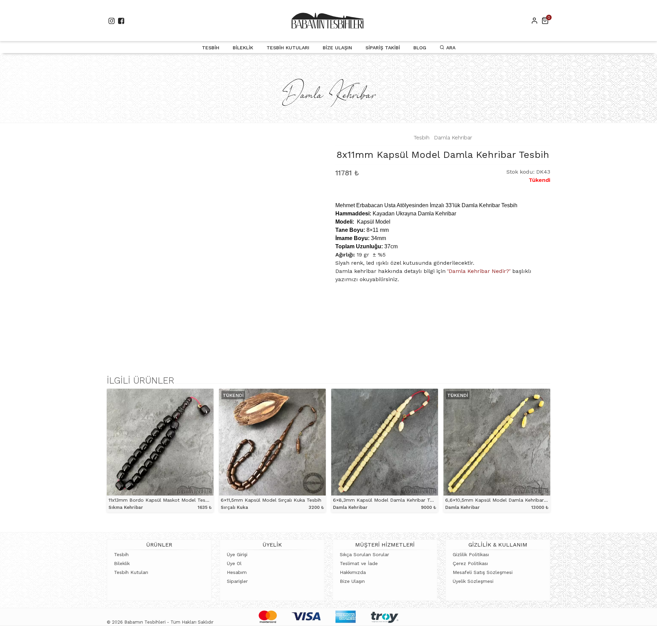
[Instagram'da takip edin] (111, 20)
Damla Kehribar (453, 137)
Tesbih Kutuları (288, 47)
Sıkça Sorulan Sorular (364, 554)
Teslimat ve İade (359, 563)
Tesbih (210, 47)
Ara (450, 47)
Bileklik (243, 47)
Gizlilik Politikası (471, 554)
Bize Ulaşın (337, 47)
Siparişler (237, 581)
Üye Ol (234, 563)
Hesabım (237, 572)
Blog (419, 47)
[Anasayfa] (327, 20)
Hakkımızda (353, 572)
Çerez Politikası (470, 563)
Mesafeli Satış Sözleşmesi (483, 572)
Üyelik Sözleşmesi (473, 581)
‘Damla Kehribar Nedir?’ (479, 271)
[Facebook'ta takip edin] (121, 20)
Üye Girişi (237, 554)
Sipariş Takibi (382, 47)
